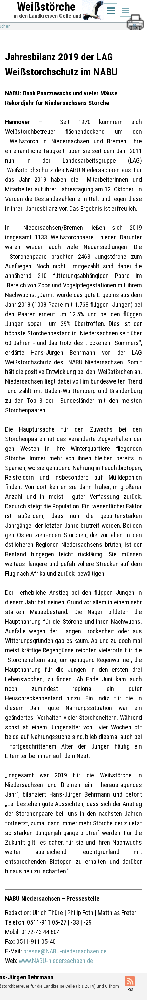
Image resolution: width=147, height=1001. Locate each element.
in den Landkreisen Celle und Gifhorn (57, 16)
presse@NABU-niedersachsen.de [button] (65, 951)
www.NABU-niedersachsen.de (56, 961)
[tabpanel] (73, 508)
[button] (135, 17)
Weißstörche (46, 6)
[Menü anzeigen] (125, 10)
